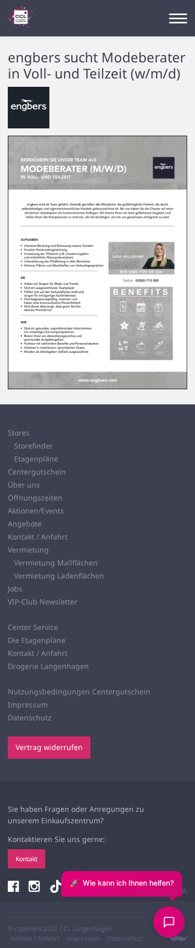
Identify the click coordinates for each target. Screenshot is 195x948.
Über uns (24, 485)
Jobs (15, 589)
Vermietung (28, 550)
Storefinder (33, 446)
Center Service (33, 627)
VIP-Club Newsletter (42, 602)
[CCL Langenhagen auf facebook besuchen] (14, 887)
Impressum (28, 704)
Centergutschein (37, 472)
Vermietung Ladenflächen (59, 576)
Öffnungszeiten (35, 498)
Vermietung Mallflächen (56, 563)
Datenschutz (29, 717)
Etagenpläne (36, 459)
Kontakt (26, 858)
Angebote (25, 524)
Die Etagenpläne (37, 640)
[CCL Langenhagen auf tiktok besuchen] (55, 887)
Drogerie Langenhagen (48, 666)
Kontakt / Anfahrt (38, 537)
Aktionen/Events (36, 511)
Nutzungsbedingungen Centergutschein (79, 691)
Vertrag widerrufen (49, 747)
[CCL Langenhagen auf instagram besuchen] (35, 887)
